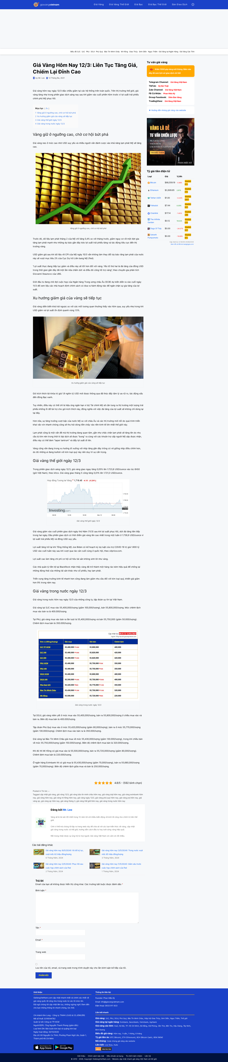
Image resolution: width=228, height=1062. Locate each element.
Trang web (40, 952)
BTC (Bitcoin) (115, 1037)
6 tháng (139, 1033)
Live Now (109, 1045)
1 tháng (131, 1033)
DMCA (98, 1049)
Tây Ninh (186, 1026)
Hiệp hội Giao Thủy (152, 1018)
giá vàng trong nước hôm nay (112, 801)
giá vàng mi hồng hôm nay (65, 798)
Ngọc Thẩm (175, 1018)
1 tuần (124, 1033)
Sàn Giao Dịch (179, 4)
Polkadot (154, 205)
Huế (116, 1026)
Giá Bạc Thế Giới (157, 4)
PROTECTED (106, 1049)
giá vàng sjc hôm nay (50, 801)
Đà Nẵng (143, 1026)
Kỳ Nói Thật (163, 86)
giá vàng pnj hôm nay (128, 798)
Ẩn (47, 108)
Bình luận (40, 890)
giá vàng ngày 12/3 (85, 798)
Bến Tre (169, 1026)
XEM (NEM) (158, 1037)
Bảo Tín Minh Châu (135, 1018)
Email (39, 940)
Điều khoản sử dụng (115, 1056)
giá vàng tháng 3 (68, 801)
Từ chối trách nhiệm (134, 1056)
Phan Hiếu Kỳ (169, 93)
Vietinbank (144, 1022)
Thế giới (184, 1018)
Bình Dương (100, 1030)
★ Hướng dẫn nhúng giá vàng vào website (167, 110)
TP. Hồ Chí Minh (132, 1026)
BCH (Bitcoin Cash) (144, 1037)
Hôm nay (117, 1033)
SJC (107, 1018)
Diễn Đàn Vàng (175, 97)
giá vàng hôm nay (45, 798)
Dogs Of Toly (156, 228)
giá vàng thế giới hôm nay (87, 801)
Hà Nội (121, 1026)
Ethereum (154, 190)
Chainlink (154, 213)
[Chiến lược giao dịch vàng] (170, 141)
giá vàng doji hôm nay (111, 794)
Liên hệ (148, 1056)
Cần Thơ (161, 1026)
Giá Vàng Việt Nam (178, 82)
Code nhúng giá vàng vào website (121, 1041)
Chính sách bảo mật (96, 1056)
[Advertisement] (114, 29)
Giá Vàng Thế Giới (119, 4)
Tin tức (44, 791)
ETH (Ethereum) (129, 1037)
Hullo (116, 1045)
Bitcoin (153, 182)
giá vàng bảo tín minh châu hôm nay (85, 794)
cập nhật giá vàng (48, 794)
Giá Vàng (99, 4)
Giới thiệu (81, 1056)
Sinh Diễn (165, 1018)
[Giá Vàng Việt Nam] (47, 4)
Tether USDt (155, 198)
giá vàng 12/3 (63, 794)
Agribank (153, 1022)
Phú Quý (123, 1018)
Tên (38, 927)
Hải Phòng (152, 1026)
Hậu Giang (178, 1026)
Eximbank (124, 1022)
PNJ (111, 1018)
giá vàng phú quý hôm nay (106, 798)
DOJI (116, 1018)
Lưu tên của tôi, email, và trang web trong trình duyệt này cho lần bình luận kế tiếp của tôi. (80, 967)
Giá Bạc (138, 4)
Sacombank (133, 1022)
